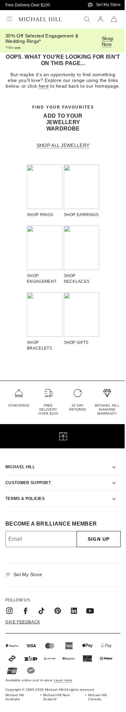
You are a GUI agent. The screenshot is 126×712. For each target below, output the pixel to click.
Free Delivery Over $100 (27, 5)
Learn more (63, 682)
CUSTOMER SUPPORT (28, 484)
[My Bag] (114, 19)
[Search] (87, 19)
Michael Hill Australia (14, 699)
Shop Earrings (81, 214)
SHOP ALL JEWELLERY (63, 145)
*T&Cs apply (13, 47)
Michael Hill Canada (94, 699)
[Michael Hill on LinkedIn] (74, 613)
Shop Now (107, 41)
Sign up (93, 541)
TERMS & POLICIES (25, 500)
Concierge (19, 405)
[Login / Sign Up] (100, 19)
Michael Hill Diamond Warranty (107, 409)
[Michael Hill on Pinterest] (58, 613)
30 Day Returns (77, 407)
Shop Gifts (76, 342)
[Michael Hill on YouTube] (90, 613)
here (44, 86)
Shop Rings (40, 214)
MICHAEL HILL (20, 468)
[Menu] (9, 19)
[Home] (40, 19)
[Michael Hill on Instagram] (9, 613)
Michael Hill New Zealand (54, 699)
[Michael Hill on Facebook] (26, 613)
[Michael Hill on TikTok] (42, 613)
